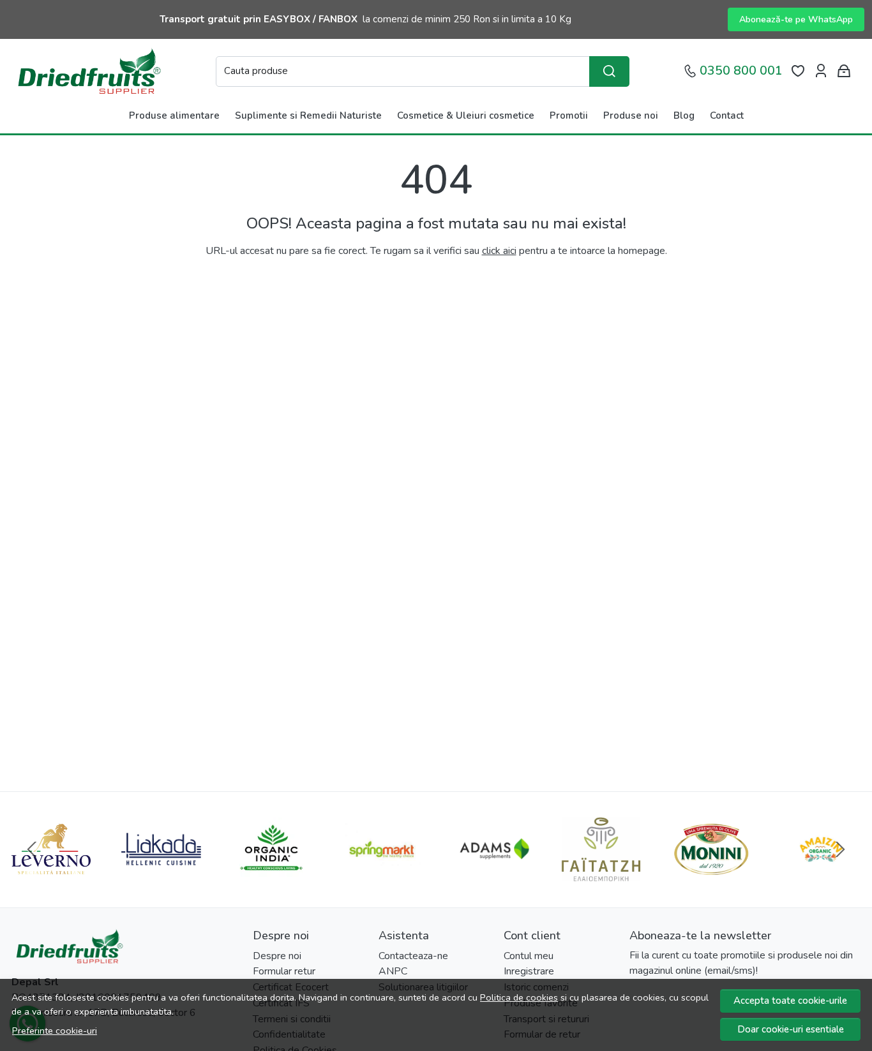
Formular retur (284, 971)
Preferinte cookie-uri (54, 1030)
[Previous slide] (32, 849)
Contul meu (528, 956)
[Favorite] (798, 71)
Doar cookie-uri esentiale (790, 1029)
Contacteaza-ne (413, 956)
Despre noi (277, 956)
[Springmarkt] (381, 874)
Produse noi (630, 115)
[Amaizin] (821, 874)
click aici (499, 251)
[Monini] (711, 874)
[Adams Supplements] (490, 874)
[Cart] (844, 71)
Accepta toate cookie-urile (790, 1000)
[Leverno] (51, 874)
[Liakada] (160, 874)
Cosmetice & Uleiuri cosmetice (465, 115)
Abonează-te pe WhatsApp (796, 19)
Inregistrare (529, 971)
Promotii (569, 115)
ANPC (393, 971)
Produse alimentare (174, 115)
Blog (684, 115)
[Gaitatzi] (600, 874)
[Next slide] (840, 849)
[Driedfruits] (88, 71)
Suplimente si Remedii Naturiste (308, 115)
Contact (727, 115)
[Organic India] (271, 874)
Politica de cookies (519, 997)
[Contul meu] (821, 71)
